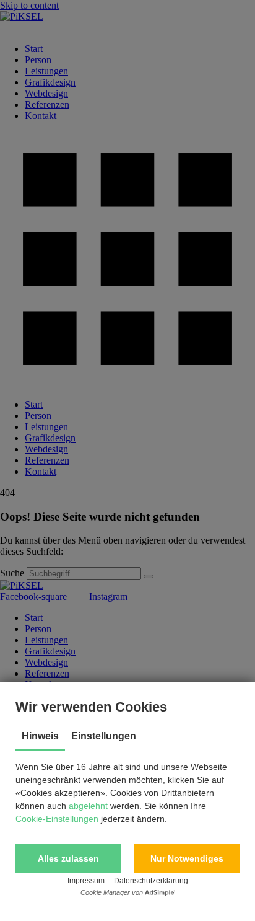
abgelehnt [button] (88, 806)
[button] (68, 858)
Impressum (86, 880)
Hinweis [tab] (40, 736)
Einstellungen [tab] (103, 736)
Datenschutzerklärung (151, 880)
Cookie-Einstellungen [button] (56, 819)
